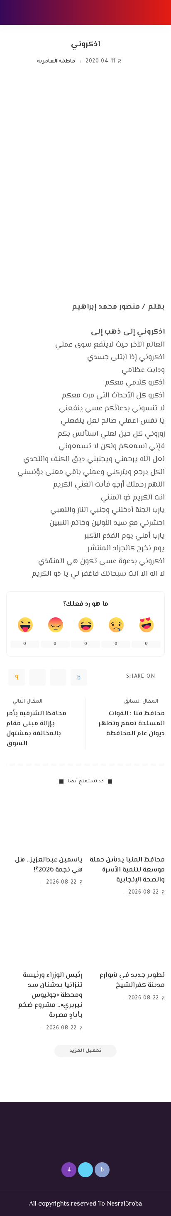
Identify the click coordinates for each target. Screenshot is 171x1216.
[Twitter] (58, 677)
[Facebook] (79, 677)
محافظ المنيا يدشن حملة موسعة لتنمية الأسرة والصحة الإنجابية (127, 870)
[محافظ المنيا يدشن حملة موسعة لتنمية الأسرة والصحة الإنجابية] (126, 822)
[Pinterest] (37, 677)
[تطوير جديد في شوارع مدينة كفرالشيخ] (126, 937)
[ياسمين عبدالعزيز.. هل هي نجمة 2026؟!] (44, 822)
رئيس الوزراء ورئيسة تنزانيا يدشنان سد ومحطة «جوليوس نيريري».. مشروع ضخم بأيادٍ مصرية (50, 995)
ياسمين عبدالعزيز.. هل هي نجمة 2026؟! (49, 865)
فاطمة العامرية (56, 62)
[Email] (16, 677)
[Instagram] (68, 1169)
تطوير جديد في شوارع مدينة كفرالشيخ (132, 980)
